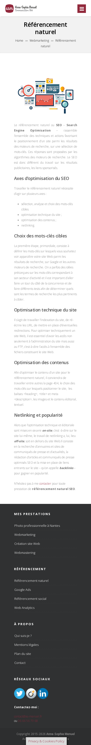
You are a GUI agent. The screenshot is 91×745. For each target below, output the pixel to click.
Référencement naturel (31, 580)
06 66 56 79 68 (28, 721)
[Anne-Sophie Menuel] (21, 12)
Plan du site (22, 653)
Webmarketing (39, 40)
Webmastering (24, 552)
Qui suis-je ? (23, 635)
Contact (19, 662)
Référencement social (30, 598)
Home (19, 40)
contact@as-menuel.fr (28, 716)
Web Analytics (24, 607)
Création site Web (27, 543)
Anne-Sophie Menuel (60, 734)
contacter (45, 483)
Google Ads (22, 589)
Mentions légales (26, 644)
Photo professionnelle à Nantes (37, 525)
